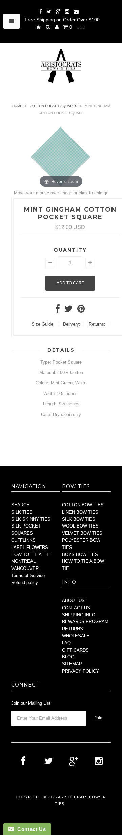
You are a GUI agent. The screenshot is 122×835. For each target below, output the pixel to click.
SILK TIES (22, 512)
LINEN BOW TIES (80, 512)
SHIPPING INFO (78, 614)
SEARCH (20, 505)
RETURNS (72, 628)
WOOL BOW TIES (80, 526)
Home (17, 106)
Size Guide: (43, 324)
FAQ (66, 642)
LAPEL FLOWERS (29, 547)
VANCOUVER (25, 568)
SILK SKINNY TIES (30, 519)
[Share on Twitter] (68, 310)
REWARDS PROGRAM (85, 621)
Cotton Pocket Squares (53, 106)
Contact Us (30, 829)
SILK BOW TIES (78, 519)
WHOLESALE (75, 635)
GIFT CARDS (75, 650)
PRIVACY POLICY (80, 671)
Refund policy (24, 582)
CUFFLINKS (23, 540)
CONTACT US (76, 607)
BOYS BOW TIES (80, 554)
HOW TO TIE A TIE (30, 554)
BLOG (68, 656)
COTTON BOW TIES (83, 505)
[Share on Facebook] (58, 310)
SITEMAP (72, 664)
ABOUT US (73, 600)
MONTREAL (23, 561)
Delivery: (71, 324)
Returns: (97, 324)
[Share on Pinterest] (81, 310)
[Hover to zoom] (61, 156)
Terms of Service (28, 575)
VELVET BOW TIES (82, 533)
